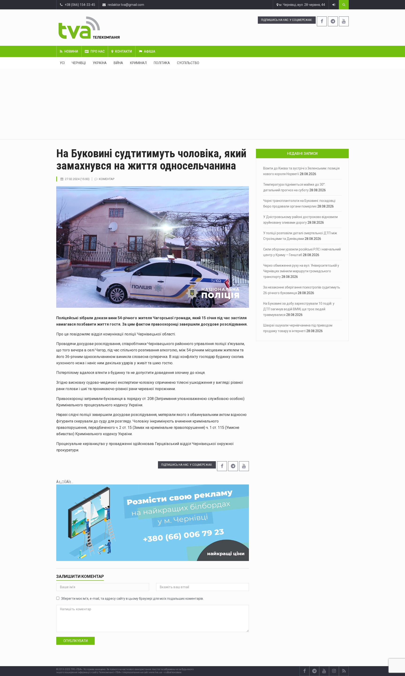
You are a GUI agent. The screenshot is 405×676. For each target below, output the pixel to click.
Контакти (123, 51)
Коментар (106, 179)
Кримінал (138, 63)
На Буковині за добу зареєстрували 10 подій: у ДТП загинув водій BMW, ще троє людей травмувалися (298, 309)
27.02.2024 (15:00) (77, 179)
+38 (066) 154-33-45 (79, 5)
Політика (162, 63)
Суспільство (188, 63)
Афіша (149, 51)
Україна (100, 63)
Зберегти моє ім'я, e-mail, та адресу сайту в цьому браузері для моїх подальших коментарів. (132, 598)
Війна (118, 63)
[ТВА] (117, 27)
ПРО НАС (97, 51)
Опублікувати (75, 641)
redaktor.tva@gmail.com (126, 5)
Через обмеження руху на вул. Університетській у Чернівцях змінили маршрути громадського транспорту (301, 271)
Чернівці (79, 63)
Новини (71, 51)
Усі (62, 63)
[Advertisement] (202, 104)
